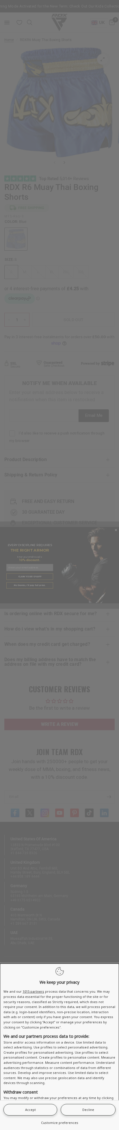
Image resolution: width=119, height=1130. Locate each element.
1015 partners (33, 991)
